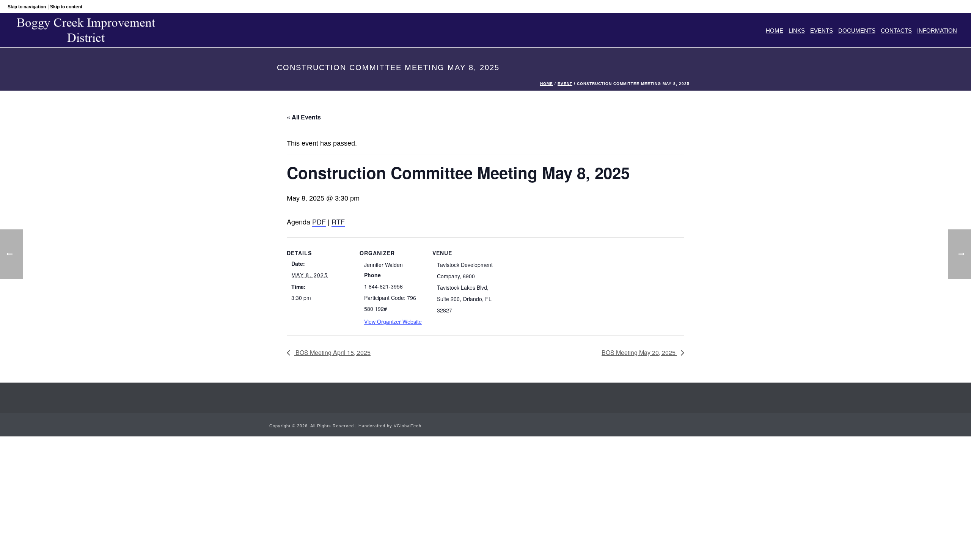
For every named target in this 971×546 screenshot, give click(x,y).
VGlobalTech (407, 426)
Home (774, 30)
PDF (319, 221)
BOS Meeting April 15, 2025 (332, 352)
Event (565, 84)
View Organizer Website (393, 321)
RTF (338, 221)
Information (937, 30)
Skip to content (66, 6)
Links (797, 30)
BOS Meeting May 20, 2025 (639, 352)
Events (821, 30)
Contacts (896, 30)
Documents (856, 30)
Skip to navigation (27, 6)
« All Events (304, 117)
